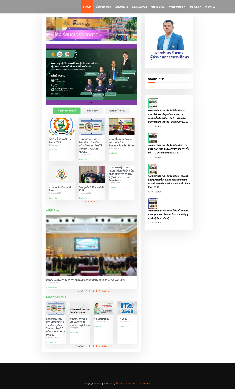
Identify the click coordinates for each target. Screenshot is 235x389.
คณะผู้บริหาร (121, 6)
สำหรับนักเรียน (176, 6)
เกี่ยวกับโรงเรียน (103, 6)
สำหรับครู (194, 6)
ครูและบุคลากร (139, 6)
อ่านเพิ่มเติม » (53, 150)
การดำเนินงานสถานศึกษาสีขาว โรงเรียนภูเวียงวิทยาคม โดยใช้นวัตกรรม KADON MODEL (90, 145)
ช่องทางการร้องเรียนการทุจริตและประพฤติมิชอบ (80, 322)
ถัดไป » (105, 291)
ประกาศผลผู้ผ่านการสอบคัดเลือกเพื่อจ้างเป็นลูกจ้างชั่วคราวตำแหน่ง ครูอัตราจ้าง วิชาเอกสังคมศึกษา (121, 174)
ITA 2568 (122, 318)
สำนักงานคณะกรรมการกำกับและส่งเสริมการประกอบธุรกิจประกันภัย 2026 (85, 279)
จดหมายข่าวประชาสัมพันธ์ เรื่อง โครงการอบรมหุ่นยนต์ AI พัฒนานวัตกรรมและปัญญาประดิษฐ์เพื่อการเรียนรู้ (169, 214)
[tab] (67, 111)
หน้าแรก (87, 6)
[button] (49, 74)
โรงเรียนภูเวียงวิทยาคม (126, 383)
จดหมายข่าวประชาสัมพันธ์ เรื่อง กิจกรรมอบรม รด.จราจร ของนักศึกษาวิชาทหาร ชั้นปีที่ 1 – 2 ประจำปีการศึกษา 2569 (168, 149)
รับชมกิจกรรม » (51, 288)
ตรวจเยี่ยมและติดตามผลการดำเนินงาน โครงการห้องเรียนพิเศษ (121, 142)
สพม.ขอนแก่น (144, 383)
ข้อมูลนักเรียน (157, 6)
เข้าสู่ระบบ (210, 6)
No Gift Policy (101, 318)
